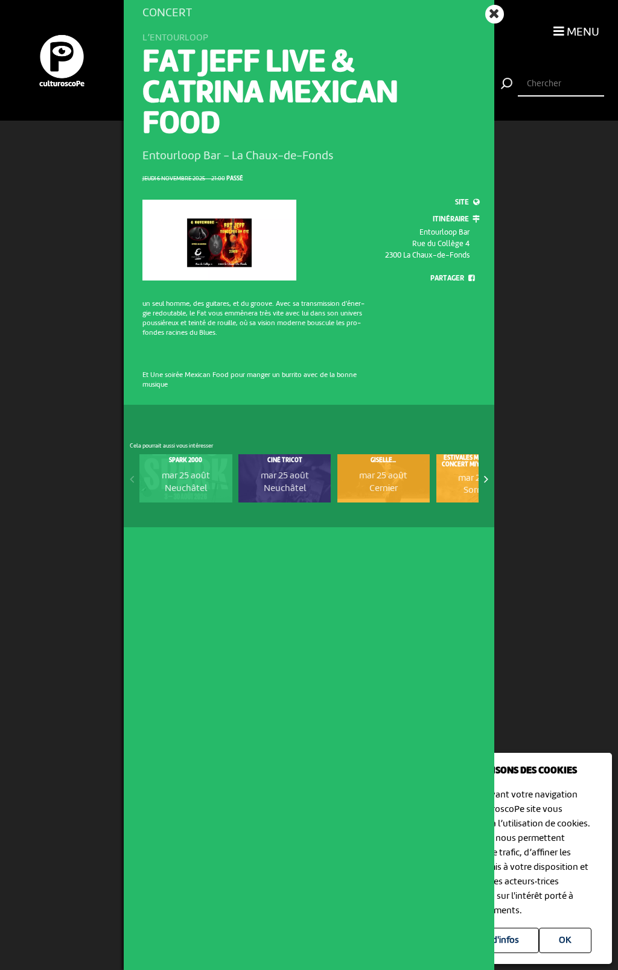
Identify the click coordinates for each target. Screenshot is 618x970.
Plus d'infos (496, 940)
